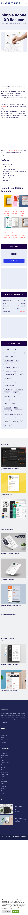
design (6, 363)
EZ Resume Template (7, 520)
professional (8, 407)
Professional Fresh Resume (9, 690)
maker (15, 396)
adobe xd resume (9, 353)
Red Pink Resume (14, 212)
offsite (6, 403)
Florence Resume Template (15, 235)
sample (18, 414)
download (7, 367)
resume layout (8, 410)
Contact (3, 742)
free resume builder (9, 382)
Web (2, 791)
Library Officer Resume (22, 213)
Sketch (3, 788)
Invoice (3, 769)
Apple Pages (4, 755)
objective (14, 400)
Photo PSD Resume (22, 235)
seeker (6, 418)
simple (12, 418)
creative (13, 356)
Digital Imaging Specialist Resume (11, 605)
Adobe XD (4, 106)
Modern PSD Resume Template (10, 553)
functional (7, 392)
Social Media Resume (7, 638)
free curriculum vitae (10, 374)
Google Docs (5, 762)
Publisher (4, 786)
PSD (2, 784)
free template (8, 389)
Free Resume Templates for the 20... (20, 807)
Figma (2, 760)
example (15, 367)
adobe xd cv (16, 349)
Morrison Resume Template (9, 664)
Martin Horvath (14, 150)
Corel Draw (4, 758)
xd (9, 425)
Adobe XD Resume (6, 494)
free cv (20, 374)
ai (17, 353)
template (7, 421)
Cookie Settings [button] (6, 911)
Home (3, 23)
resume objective (9, 414)
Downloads (9, 23)
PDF (2, 779)
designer (13, 363)
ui (21, 421)
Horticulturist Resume (7, 579)
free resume (8, 378)
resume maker (18, 410)
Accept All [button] (15, 911)
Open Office (4, 774)
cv (16, 360)
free (21, 371)
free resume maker (9, 385)
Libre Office (4, 772)
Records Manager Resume (7, 213)
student (20, 418)
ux (5, 425)
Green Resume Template (7, 235)
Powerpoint (4, 781)
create (6, 356)
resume (16, 407)
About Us (4, 735)
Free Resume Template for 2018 (20, 819)
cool (22, 353)
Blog (2, 737)
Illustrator (4, 765)
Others (3, 777)
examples (7, 371)
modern (6, 400)
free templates (19, 389)
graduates (16, 392)
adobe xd (7, 349)
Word (2, 793)
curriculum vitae (9, 360)
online (13, 403)
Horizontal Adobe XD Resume (10, 468)
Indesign (3, 767)
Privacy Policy (5, 740)
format (14, 371)
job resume (7, 396)
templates (15, 421)
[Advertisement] (14, 71)
